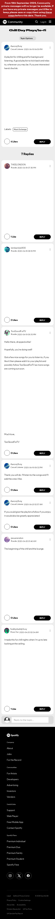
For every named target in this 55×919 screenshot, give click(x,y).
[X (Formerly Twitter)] (19, 875)
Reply (42, 141)
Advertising (12, 785)
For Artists (12, 773)
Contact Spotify (14, 827)
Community (15, 22)
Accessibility (21, 905)
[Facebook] (28, 875)
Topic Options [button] (27, 38)
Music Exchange (20, 129)
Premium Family (14, 853)
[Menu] (50, 22)
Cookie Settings (24, 900)
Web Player (12, 816)
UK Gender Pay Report (15, 913)
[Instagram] (10, 875)
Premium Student (15, 858)
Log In (43, 21)
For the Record (14, 759)
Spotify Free (13, 864)
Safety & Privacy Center (21, 896)
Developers (12, 779)
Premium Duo (13, 847)
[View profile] (6, 47)
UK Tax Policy (27, 909)
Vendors (11, 796)
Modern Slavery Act (14, 909)
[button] (50, 48)
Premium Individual (16, 841)
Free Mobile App (15, 822)
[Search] (36, 22)
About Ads (11, 905)
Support (11, 810)
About (10, 748)
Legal (9, 896)
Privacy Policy (11, 900)
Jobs (9, 754)
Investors (11, 791)
